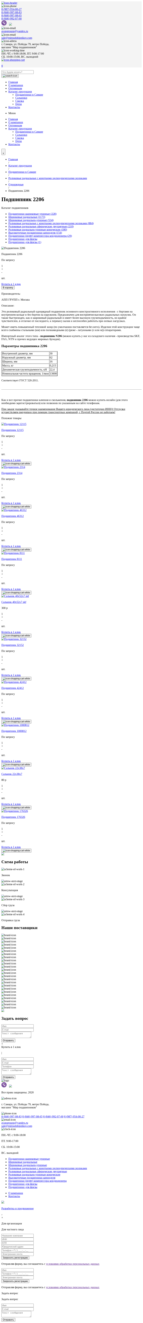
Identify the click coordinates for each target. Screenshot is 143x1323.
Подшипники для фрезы (22, 239)
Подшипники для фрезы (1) (24, 242)
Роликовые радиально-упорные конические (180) (37, 229)
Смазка (19, 100)
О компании (15, 85)
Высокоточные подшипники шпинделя (31, 1177)
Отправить (8, 1040)
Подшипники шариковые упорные (29, 1158)
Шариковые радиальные (22, 1161)
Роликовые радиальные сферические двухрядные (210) (41, 226)
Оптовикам (15, 88)
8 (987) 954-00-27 (11, 9)
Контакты (14, 107)
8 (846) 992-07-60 (11, 18)
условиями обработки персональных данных (72, 1263)
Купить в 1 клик (11, 284)
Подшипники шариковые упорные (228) (32, 213)
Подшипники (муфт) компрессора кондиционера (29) (40, 235)
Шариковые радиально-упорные (27, 1165)
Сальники (21, 97)
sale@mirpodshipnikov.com (16, 37)
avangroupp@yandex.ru (14, 31)
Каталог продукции (20, 91)
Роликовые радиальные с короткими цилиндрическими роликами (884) (51, 223)
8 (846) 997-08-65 (11, 15)
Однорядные (16, 184)
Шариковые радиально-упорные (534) (31, 220)
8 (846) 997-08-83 (11, 12)
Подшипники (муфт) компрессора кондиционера (37, 1180)
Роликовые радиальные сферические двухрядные (37, 1171)
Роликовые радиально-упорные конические (34, 1174)
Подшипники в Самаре (29, 94)
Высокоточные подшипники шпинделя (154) (35, 232)
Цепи (18, 104)
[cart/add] (16, 464)
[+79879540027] (4, 24)
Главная (13, 82)
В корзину (8, 287)
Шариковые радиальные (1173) (26, 216)
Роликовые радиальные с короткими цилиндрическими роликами (47, 178)
